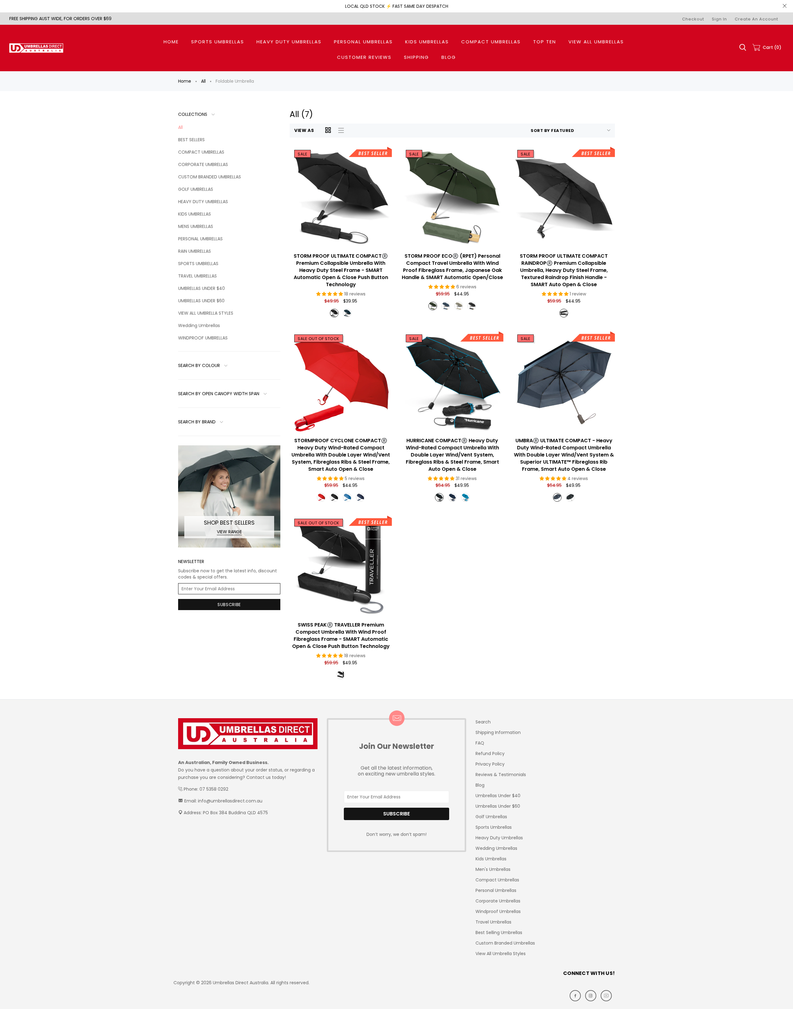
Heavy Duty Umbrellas (499, 838)
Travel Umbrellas (493, 922)
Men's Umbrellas (492, 869)
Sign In (719, 19)
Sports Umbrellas (493, 827)
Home (184, 81)
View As (304, 130)
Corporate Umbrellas (497, 901)
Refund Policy (490, 753)
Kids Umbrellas (490, 859)
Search (483, 722)
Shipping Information (498, 732)
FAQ (479, 743)
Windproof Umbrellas (498, 911)
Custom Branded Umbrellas (505, 943)
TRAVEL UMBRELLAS (197, 276)
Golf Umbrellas (491, 817)
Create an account (756, 19)
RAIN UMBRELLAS (194, 251)
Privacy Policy (490, 764)
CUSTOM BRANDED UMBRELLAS (209, 177)
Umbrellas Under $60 (497, 806)
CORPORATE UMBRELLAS (203, 164)
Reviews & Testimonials (500, 774)
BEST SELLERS (191, 140)
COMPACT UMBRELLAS (201, 152)
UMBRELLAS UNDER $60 (201, 301)
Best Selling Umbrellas (498, 932)
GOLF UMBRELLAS (195, 189)
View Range (229, 532)
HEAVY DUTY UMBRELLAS (203, 202)
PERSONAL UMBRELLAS (200, 239)
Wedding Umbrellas (199, 325)
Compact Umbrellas (497, 880)
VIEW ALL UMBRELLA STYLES (205, 313)
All (203, 81)
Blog (479, 785)
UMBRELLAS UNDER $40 (201, 288)
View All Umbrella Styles (500, 953)
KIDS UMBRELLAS (194, 214)
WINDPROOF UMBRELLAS (203, 338)
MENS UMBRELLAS (195, 226)
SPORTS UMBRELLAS (198, 263)
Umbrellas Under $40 (497, 796)
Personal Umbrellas (495, 890)
